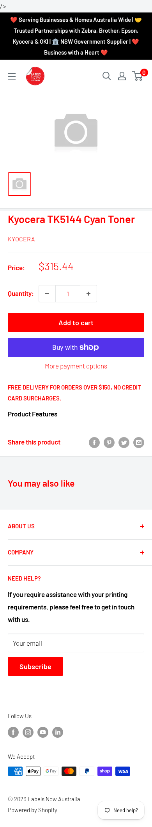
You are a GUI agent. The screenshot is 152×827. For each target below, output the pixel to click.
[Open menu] (12, 76)
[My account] (122, 76)
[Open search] (107, 76)
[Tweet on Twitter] (123, 442)
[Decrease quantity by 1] (47, 293)
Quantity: (21, 293)
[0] (138, 76)
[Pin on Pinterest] (109, 442)
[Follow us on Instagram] (28, 732)
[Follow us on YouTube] (42, 732)
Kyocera (21, 239)
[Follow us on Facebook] (13, 732)
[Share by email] (138, 442)
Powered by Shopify (32, 809)
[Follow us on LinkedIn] (57, 732)
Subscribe (35, 666)
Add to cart (76, 322)
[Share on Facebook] (94, 442)
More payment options (76, 366)
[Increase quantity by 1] (88, 293)
